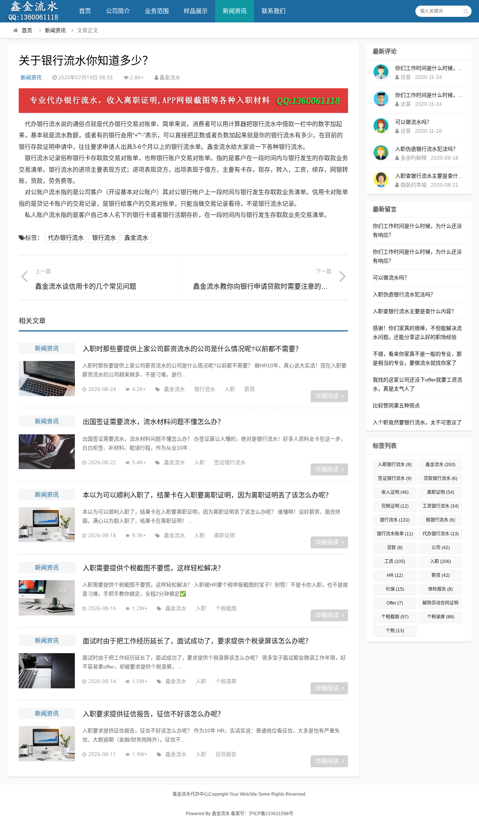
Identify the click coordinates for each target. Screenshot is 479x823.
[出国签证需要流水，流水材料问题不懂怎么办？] (47, 453)
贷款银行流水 (440, 478)
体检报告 (440, 589)
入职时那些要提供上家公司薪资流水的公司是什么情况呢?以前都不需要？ (192, 349)
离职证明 (224, 535)
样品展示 (196, 11)
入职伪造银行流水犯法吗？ (426, 149)
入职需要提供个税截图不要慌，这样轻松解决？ (153, 568)
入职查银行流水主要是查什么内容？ (430, 176)
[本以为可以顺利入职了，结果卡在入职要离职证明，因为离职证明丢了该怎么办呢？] (47, 526)
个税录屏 (226, 681)
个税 (395, 630)
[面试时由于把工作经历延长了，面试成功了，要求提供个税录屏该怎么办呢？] (47, 672)
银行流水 (104, 238)
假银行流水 (440, 520)
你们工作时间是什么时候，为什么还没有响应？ (430, 68)
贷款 (395, 547)
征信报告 (226, 754)
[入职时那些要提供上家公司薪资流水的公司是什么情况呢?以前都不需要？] (47, 379)
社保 (395, 589)
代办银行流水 (66, 238)
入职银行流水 (395, 464)
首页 (85, 11)
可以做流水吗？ (413, 122)
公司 (440, 547)
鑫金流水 (136, 238)
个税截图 (226, 608)
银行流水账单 (395, 533)
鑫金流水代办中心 (190, 794)
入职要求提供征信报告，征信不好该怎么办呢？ (153, 714)
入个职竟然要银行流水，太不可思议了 (417, 422)
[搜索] (466, 11)
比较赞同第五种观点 (396, 406)
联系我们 (274, 11)
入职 (230, 388)
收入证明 (395, 492)
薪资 (249, 388)
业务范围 (157, 11)
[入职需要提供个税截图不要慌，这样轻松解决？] (47, 599)
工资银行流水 (440, 506)
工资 (394, 561)
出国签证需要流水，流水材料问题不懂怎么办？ (153, 422)
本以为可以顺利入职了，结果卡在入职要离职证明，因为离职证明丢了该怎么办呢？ (207, 495)
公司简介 (118, 11)
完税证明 (395, 506)
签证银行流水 (229, 462)
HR (395, 575)
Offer (395, 603)
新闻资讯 (235, 11)
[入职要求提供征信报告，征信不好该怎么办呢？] (47, 745)
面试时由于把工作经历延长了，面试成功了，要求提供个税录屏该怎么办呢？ (197, 641)
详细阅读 (327, 396)
